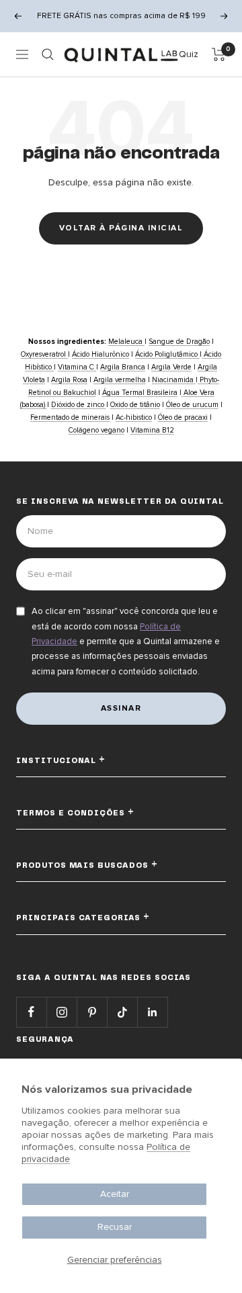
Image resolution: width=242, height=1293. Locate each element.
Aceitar (114, 1194)
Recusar (114, 1227)
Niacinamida (174, 379)
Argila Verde (171, 367)
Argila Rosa (69, 379)
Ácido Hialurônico (100, 354)
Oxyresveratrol (44, 354)
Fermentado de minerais (70, 417)
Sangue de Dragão (179, 341)
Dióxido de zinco (78, 404)
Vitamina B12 (152, 430)
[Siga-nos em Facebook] (31, 1012)
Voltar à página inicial (121, 228)
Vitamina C (77, 367)
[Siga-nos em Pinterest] (92, 1012)
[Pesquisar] (48, 54)
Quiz (188, 54)
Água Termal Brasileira (139, 392)
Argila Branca (122, 367)
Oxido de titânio (135, 404)
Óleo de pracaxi (183, 417)
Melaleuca (126, 341)
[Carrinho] (219, 54)
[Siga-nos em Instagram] (61, 1012)
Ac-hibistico (134, 417)
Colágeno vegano (96, 430)
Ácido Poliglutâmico (167, 354)
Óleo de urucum (192, 404)
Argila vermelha (119, 379)
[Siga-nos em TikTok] (122, 1012)
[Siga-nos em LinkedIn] (152, 1012)
